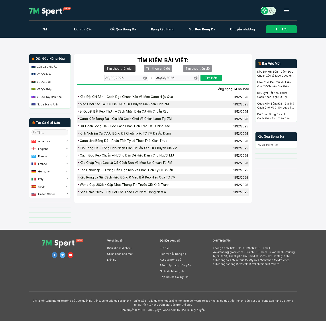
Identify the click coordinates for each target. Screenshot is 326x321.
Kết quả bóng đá (170, 259)
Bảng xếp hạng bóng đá (175, 265)
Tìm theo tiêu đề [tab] (197, 68)
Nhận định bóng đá (172, 271)
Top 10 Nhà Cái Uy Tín (174, 277)
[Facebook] (54, 255)
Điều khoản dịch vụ (119, 248)
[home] (52, 11)
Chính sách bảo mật (120, 254)
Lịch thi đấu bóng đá (173, 254)
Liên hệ (111, 259)
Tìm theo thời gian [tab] (119, 68)
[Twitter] (62, 255)
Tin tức (164, 248)
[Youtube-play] (70, 255)
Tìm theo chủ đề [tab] (158, 68)
